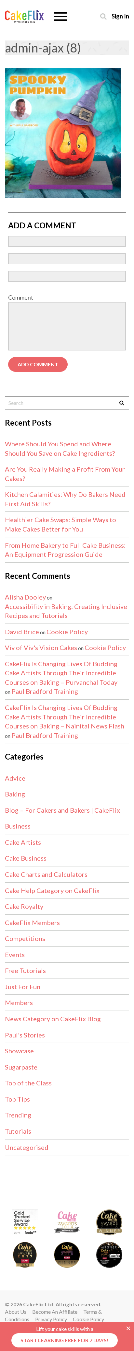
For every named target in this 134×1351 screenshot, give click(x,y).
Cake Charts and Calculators (46, 874)
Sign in (120, 16)
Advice (15, 778)
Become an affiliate (54, 1312)
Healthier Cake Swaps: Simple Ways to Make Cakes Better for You (60, 524)
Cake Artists (23, 842)
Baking (15, 794)
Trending (18, 1115)
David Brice (22, 631)
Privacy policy (51, 1319)
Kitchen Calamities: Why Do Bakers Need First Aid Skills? (65, 499)
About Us (15, 1312)
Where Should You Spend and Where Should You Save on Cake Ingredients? (60, 448)
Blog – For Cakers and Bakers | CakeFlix (62, 810)
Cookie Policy (67, 631)
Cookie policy (88, 1319)
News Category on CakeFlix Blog (53, 1019)
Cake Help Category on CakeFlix (52, 890)
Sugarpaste (21, 1067)
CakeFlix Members (32, 922)
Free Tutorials (25, 970)
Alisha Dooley (25, 597)
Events (15, 954)
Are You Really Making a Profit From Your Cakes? (65, 473)
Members (19, 1002)
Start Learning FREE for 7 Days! (64, 1340)
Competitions (25, 938)
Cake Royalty (24, 906)
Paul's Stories (25, 1035)
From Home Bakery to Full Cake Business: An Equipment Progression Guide (65, 549)
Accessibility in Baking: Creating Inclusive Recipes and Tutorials (66, 611)
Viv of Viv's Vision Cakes (41, 647)
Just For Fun (22, 986)
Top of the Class (28, 1083)
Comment (20, 297)
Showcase (19, 1051)
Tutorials (18, 1131)
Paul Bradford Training (44, 691)
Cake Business (26, 858)
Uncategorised (26, 1147)
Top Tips (17, 1099)
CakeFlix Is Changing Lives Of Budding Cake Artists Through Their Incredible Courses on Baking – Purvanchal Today (61, 673)
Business (18, 826)
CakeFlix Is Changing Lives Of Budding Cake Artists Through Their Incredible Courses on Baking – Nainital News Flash (64, 717)
